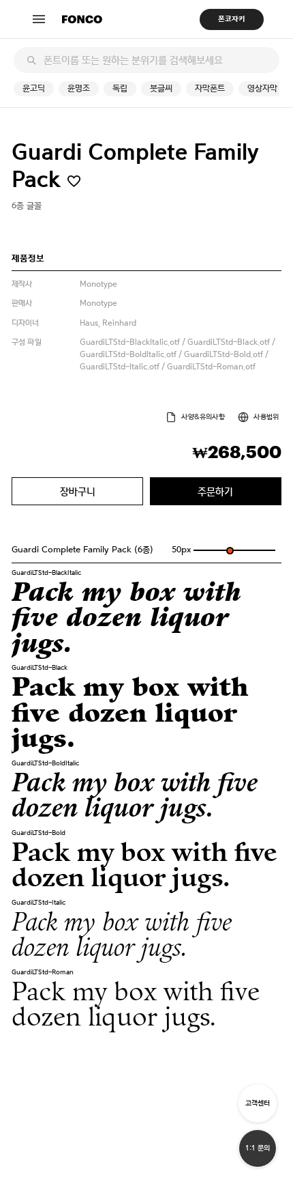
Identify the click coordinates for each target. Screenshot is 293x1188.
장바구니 (77, 491)
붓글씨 (161, 88)
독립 (119, 88)
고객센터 (257, 1103)
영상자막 (262, 88)
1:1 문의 (257, 1148)
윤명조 (78, 88)
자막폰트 (210, 88)
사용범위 (266, 416)
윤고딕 (33, 88)
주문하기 (215, 491)
